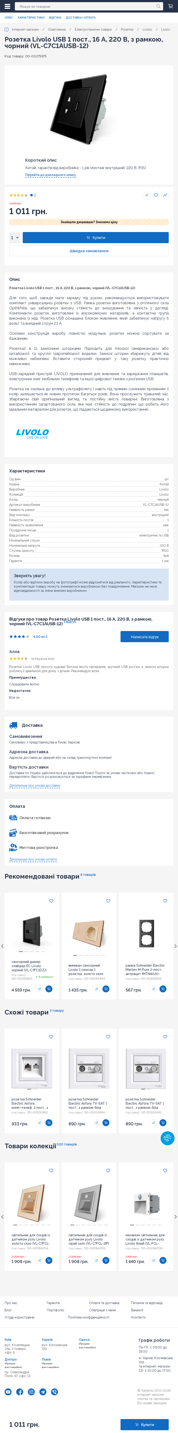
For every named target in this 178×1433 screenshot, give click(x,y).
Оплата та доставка (104, 1303)
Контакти (138, 1317)
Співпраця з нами (102, 1310)
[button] (168, 1138)
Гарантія (53, 1303)
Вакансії (137, 1310)
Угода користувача (19, 1317)
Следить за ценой (165, 195)
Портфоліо (55, 1310)
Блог (8, 1310)
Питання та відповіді (146, 1303)
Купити (98, 238)
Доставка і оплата (80, 17)
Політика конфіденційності (88, 1317)
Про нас (11, 1303)
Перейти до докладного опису (50, 175)
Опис (9, 17)
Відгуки (55, 17)
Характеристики (31, 17)
